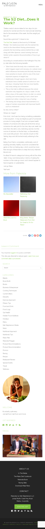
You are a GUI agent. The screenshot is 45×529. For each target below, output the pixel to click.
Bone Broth (6, 281)
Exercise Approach (9, 300)
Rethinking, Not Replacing (25, 195)
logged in (13, 253)
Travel (5, 366)
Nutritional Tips (8, 334)
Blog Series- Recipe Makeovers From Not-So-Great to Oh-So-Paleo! (27, 221)
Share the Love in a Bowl (9, 219)
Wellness (6, 369)
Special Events (8, 363)
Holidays (6, 319)
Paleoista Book (23, 479)
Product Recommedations (12, 344)
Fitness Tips (7, 303)
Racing (5, 353)
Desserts (6, 297)
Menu (5, 322)
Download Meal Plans (22, 486)
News (5, 328)
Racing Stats (23, 483)
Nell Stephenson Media (11, 325)
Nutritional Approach (10, 331)
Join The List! (22, 507)
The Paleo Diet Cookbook (22, 476)
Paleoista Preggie (8, 341)
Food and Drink (8, 306)
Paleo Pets (6, 338)
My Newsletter (8, 194)
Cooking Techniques (10, 290)
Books (5, 284)
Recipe (5, 356)
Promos (5, 350)
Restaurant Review (9, 359)
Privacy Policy (15, 524)
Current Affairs (7, 294)
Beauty (5, 278)
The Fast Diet (7, 42)
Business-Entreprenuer (10, 287)
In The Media (22, 473)
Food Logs (6, 309)
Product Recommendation (12, 347)
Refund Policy (28, 524)
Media (6, 431)
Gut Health (6, 312)
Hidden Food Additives (10, 316)
